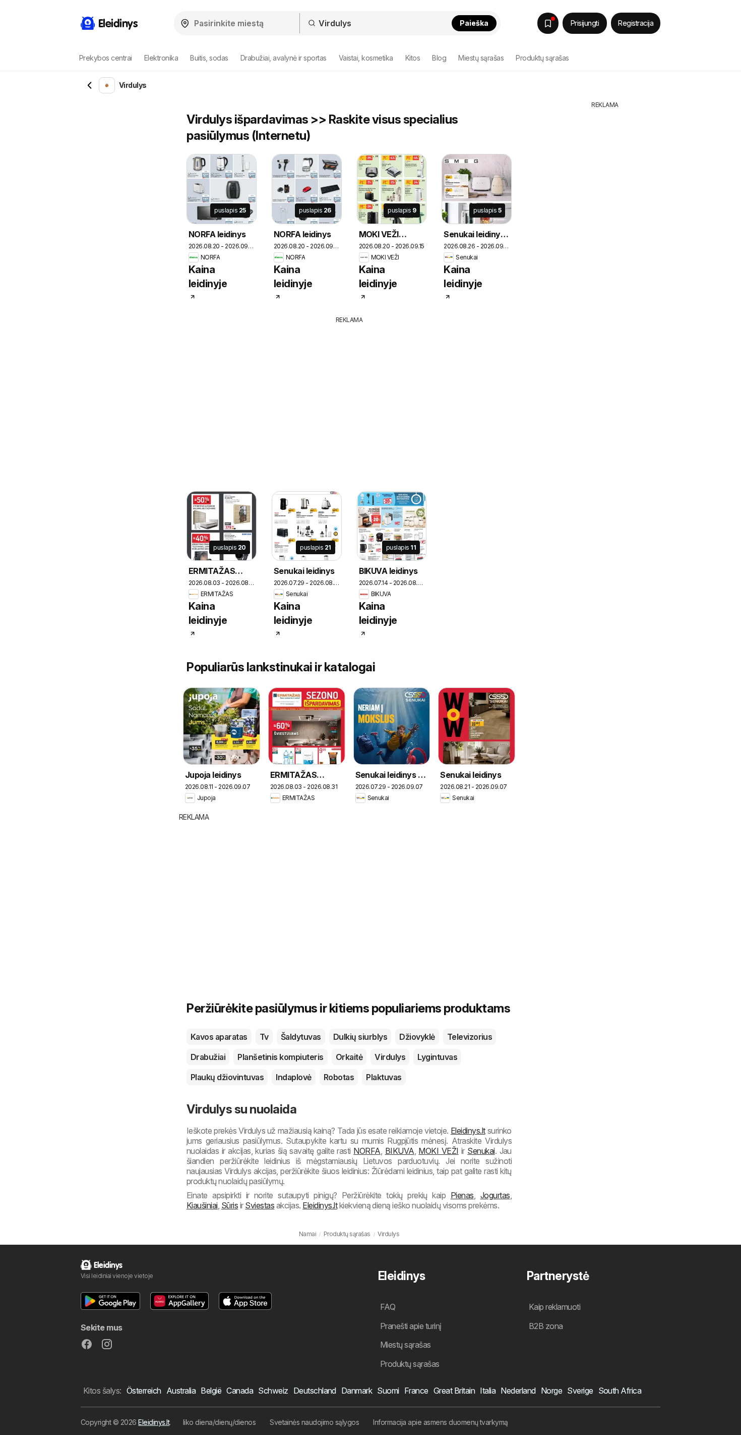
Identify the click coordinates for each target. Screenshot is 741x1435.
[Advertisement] (368, 400)
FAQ (387, 1307)
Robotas (339, 1077)
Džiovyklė (417, 1037)
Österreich (144, 1391)
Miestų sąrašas (481, 58)
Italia (488, 1391)
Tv (264, 1037)
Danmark (356, 1391)
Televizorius (469, 1037)
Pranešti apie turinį (411, 1326)
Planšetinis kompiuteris (280, 1057)
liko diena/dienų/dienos (219, 1422)
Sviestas (259, 1205)
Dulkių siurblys (360, 1037)
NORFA (366, 1151)
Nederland (518, 1391)
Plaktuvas (383, 1077)
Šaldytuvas (301, 1037)
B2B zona (546, 1326)
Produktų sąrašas (542, 58)
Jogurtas (495, 1195)
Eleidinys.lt (468, 1131)
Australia (181, 1391)
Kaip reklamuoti (554, 1307)
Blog (439, 58)
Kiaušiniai (202, 1205)
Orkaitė (349, 1057)
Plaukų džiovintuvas (227, 1077)
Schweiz (273, 1391)
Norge (551, 1391)
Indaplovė (293, 1077)
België (211, 1391)
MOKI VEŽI (438, 1151)
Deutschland (314, 1391)
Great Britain (454, 1391)
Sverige (580, 1391)
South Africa (620, 1391)
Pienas (462, 1195)
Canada (239, 1391)
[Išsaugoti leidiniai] (548, 23)
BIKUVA (399, 1151)
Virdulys (390, 1057)
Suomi (388, 1391)
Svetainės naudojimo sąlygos (314, 1422)
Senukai (481, 1151)
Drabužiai (208, 1057)
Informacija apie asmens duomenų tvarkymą (440, 1422)
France (416, 1391)
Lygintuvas (437, 1057)
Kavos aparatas (219, 1037)
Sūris (229, 1205)
